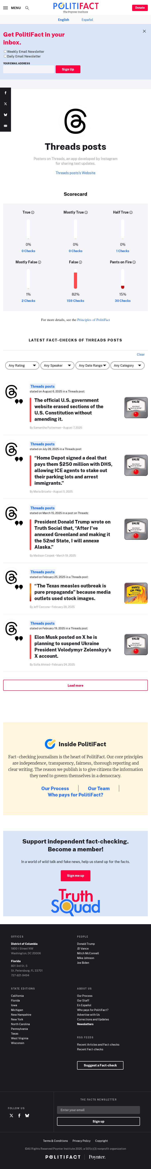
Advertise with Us (88, 1014)
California (17, 995)
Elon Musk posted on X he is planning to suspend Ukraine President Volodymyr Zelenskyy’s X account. (72, 646)
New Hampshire (21, 1014)
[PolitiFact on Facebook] (19, 1115)
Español (87, 20)
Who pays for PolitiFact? (75, 794)
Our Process (55, 788)
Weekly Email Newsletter (25, 52)
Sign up (98, 1121)
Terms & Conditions (55, 1140)
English (63, 20)
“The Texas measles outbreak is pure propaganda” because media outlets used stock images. (72, 592)
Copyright (101, 1140)
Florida (15, 1000)
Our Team (99, 788)
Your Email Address (16, 63)
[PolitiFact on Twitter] (11, 1115)
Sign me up (75, 876)
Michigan (17, 1010)
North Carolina (20, 1024)
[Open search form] (27, 8)
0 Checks (28, 251)
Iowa (14, 1005)
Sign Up (68, 69)
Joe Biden (83, 962)
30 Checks (123, 301)
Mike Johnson (85, 958)
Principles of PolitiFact (93, 319)
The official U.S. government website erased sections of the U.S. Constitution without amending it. (68, 409)
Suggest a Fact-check (100, 1065)
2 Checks (28, 301)
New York (17, 1019)
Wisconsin (17, 1043)
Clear (141, 354)
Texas (14, 1033)
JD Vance (83, 948)
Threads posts (42, 386)
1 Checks (122, 251)
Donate (140, 7)
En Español (84, 1005)
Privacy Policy (81, 1140)
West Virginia (19, 1038)
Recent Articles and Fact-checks (98, 1044)
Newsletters (85, 1024)
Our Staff (83, 1000)
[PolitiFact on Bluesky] (27, 1115)
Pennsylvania (19, 1028)
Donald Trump (86, 943)
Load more (75, 685)
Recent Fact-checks (90, 1049)
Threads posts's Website (75, 173)
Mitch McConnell (88, 953)
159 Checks (75, 301)
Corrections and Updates (93, 1019)
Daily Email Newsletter (24, 56)
